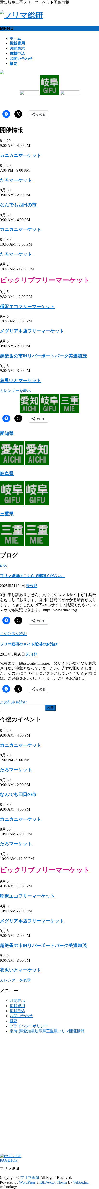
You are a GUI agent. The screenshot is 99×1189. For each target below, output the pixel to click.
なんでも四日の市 (18, 204)
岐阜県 (7, 473)
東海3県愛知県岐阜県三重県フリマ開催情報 (47, 1031)
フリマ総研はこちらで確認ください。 (32, 576)
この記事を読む (13, 634)
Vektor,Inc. (81, 1182)
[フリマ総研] (21, 15)
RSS (3, 566)
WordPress (27, 1182)
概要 (13, 1021)
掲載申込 (17, 1011)
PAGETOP (9, 1160)
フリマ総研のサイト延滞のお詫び (29, 644)
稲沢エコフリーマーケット (27, 306)
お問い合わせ (21, 1016)
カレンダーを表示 (15, 391)
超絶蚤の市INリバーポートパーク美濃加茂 (43, 355)
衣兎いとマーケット (20, 380)
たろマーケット (16, 180)
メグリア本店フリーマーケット (32, 331)
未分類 (31, 586)
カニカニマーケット (20, 155)
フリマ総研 (29, 1178)
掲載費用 (17, 1006)
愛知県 (7, 433)
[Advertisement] (49, 1096)
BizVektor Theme (53, 1182)
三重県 (7, 513)
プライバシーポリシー (29, 1026)
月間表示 (17, 1001)
